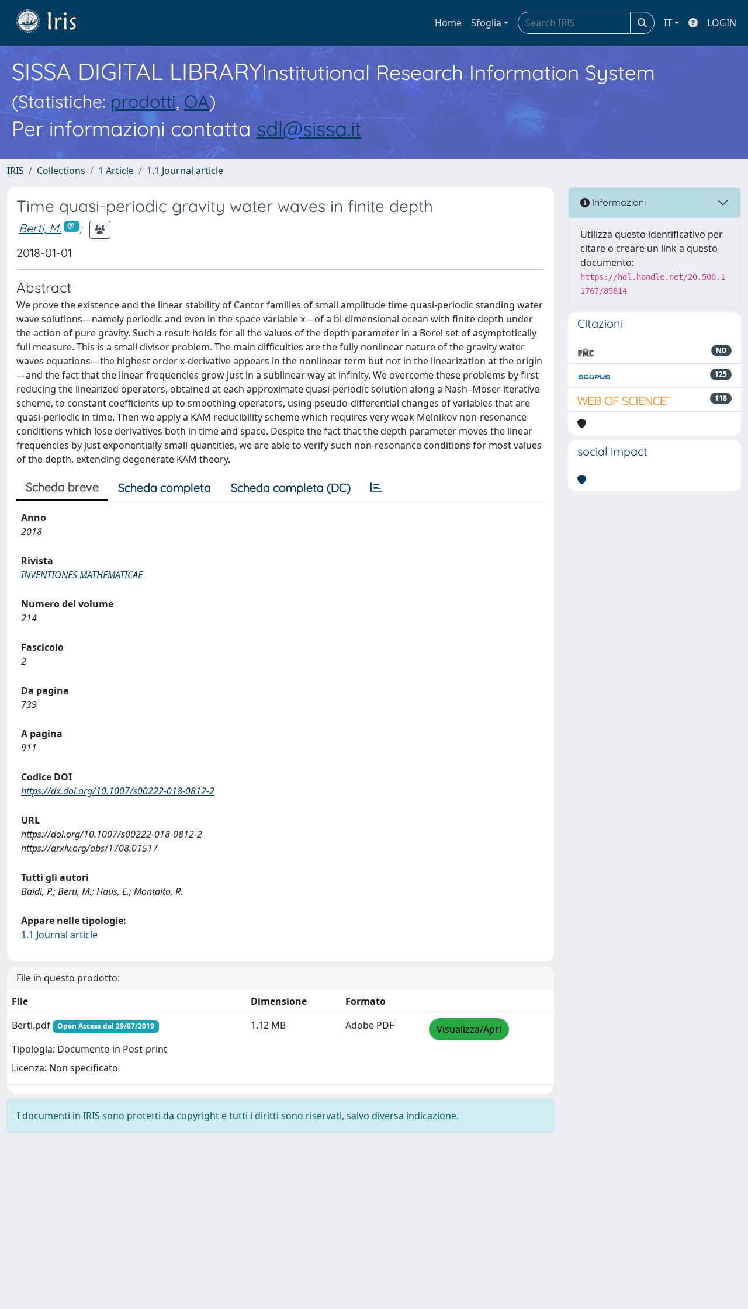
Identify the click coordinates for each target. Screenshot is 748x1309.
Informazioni (618, 202)
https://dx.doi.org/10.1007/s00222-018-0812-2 (117, 790)
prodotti (143, 101)
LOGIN (721, 22)
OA (196, 101)
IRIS (15, 170)
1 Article (116, 170)
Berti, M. (40, 228)
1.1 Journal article (185, 170)
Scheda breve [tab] (62, 487)
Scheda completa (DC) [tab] (291, 487)
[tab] (376, 487)
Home (448, 22)
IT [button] (668, 22)
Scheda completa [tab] (164, 487)
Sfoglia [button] (486, 22)
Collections (61, 170)
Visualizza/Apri (469, 1029)
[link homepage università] (55, 23)
